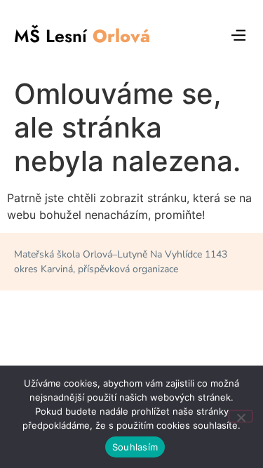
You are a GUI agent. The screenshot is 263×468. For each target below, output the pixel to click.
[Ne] (240, 416)
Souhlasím (135, 447)
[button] (238, 35)
